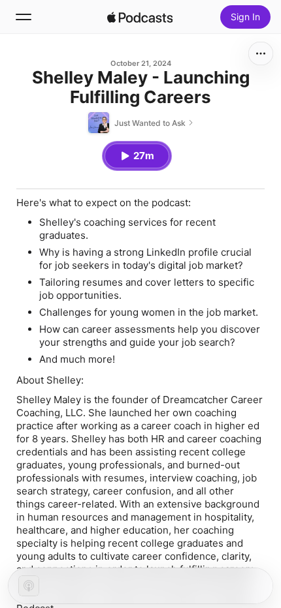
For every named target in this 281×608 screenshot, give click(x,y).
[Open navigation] (23, 17)
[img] (139, 16)
